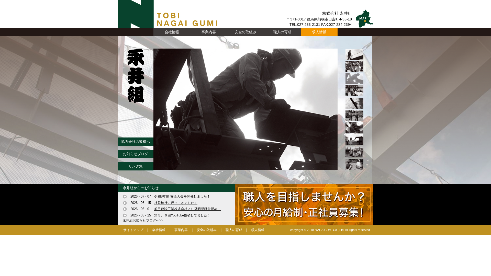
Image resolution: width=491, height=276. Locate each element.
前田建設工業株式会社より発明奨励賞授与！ (187, 209)
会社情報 (158, 230)
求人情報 (319, 32)
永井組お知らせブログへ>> (143, 220)
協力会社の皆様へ (135, 142)
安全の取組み (245, 32)
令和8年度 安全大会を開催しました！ (182, 196)
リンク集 (135, 166)
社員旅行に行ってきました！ (175, 203)
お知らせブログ (135, 154)
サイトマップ (133, 230)
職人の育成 (282, 32)
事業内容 (181, 230)
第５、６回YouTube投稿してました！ (182, 215)
